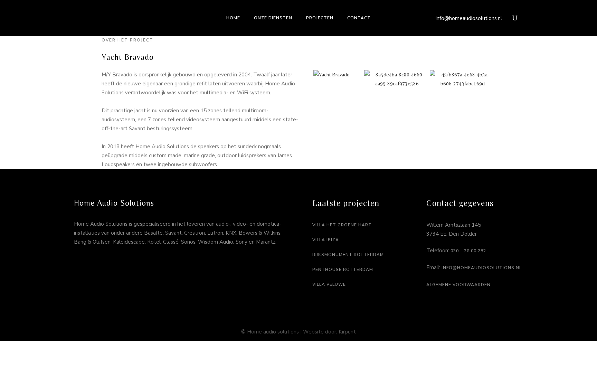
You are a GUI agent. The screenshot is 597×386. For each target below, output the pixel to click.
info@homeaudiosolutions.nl (469, 18)
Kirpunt (347, 331)
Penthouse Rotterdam (342, 269)
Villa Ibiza (325, 240)
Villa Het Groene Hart (342, 225)
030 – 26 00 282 (468, 251)
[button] (305, 79)
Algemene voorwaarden (458, 285)
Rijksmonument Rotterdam (348, 254)
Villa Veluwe (329, 284)
